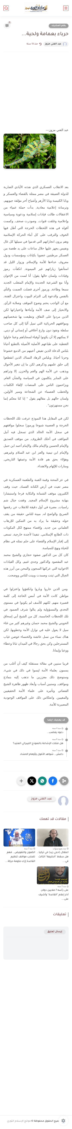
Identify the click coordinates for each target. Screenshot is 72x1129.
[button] (52, 781)
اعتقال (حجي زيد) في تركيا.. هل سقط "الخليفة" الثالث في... (53, 857)
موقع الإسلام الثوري (19, 1121)
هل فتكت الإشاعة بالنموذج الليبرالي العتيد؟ (38, 743)
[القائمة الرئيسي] (66, 8)
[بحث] (6, 8)
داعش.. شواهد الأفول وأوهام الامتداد (41, 754)
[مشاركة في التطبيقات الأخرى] (21, 781)
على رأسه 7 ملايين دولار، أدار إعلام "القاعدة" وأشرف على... (53, 895)
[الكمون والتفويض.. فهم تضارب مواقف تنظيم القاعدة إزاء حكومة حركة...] (19, 837)
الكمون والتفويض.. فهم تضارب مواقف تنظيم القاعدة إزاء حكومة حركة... (20, 857)
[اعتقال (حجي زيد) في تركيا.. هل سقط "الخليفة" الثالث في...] (53, 837)
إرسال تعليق (54, 931)
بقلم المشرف (58, 25)
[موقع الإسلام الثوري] (36, 8)
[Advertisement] (36, 91)
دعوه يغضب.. (55, 732)
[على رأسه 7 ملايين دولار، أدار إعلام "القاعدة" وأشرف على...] (53, 875)
